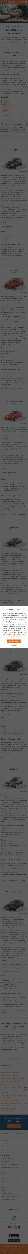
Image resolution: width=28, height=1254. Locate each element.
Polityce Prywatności (12, 634)
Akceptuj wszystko (14, 641)
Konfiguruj (14, 645)
